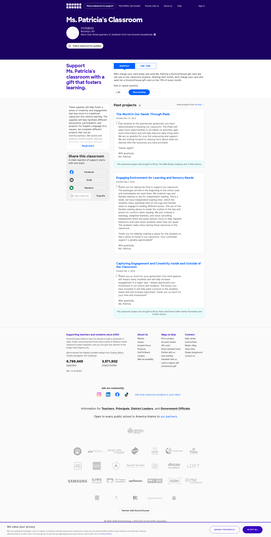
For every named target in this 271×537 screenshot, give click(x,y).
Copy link (100, 196)
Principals (122, 408)
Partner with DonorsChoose (135, 510)
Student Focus (144, 345)
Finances (141, 349)
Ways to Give (168, 334)
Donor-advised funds (171, 349)
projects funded (110, 362)
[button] (84, 46)
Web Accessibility (145, 359)
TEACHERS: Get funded (129, 6)
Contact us (190, 356)
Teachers (107, 408)
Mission (140, 338)
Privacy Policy (106, 534)
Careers (141, 356)
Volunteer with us (169, 359)
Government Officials (175, 408)
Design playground (193, 352)
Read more (88, 145)
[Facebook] (117, 394)
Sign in (201, 6)
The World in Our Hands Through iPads (143, 114)
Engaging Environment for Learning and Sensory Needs (155, 178)
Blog (194, 345)
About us (168, 6)
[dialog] (135, 529)
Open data (190, 349)
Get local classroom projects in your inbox (158, 394)
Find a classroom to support (100, 6)
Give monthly (167, 356)
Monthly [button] (124, 66)
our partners (169, 416)
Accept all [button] (252, 529)
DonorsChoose (73, 5)
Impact (140, 342)
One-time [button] (145, 66)
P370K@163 (87, 28)
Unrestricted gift (168, 366)
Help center (190, 338)
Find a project (167, 338)
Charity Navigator (74, 355)
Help (179, 6)
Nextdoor (89, 188)
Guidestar (92, 355)
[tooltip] (154, 34)
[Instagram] (99, 394)
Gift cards (165, 345)
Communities (191, 342)
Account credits (168, 342)
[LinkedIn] (108, 394)
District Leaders (142, 408)
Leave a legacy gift (170, 363)
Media (188, 345)
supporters (74, 362)
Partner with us (152, 6)
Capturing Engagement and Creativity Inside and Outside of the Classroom (158, 265)
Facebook (89, 172)
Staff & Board (143, 352)
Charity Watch (116, 352)
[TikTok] (127, 394)
